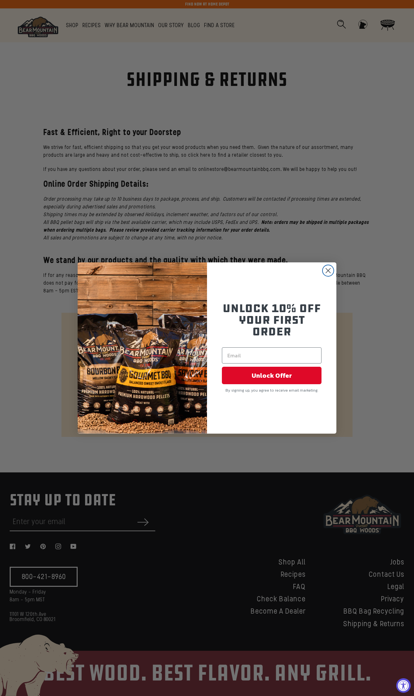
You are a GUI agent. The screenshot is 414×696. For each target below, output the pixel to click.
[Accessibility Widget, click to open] (403, 685)
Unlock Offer (272, 375)
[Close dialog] (328, 270)
